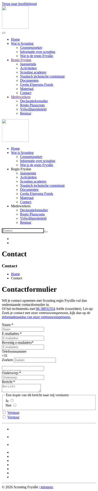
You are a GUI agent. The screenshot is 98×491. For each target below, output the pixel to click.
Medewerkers (21, 97)
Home (15, 39)
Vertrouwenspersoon (26, 437)
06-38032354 (45, 309)
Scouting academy (33, 72)
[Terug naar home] (15, 27)
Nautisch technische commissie (42, 76)
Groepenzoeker (31, 48)
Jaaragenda (28, 64)
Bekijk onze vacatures (27, 444)
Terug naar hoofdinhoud (19, 4)
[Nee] (14, 405)
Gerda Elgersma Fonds (36, 85)
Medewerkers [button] (21, 206)
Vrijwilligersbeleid (33, 109)
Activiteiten (28, 68)
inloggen (47, 487)
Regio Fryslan (21, 60)
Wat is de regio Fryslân (36, 56)
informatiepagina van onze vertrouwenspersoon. (36, 317)
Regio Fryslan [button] (21, 169)
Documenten (29, 80)
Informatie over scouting (37, 52)
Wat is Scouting (22, 43)
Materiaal (27, 89)
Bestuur (25, 113)
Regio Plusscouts (32, 105)
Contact (25, 93)
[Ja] (11, 401)
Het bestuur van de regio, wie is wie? (37, 429)
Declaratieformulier (34, 101)
